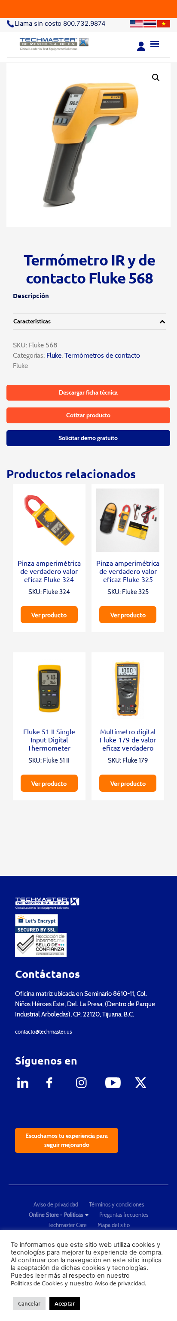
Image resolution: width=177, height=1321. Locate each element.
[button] (156, 77)
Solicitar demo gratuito (88, 438)
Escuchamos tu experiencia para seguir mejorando (66, 1140)
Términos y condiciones (116, 1204)
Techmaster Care (67, 1224)
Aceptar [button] (65, 1303)
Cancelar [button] (29, 1303)
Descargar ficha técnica (88, 392)
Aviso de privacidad (56, 1204)
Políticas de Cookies (37, 1283)
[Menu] (154, 43)
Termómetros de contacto (102, 355)
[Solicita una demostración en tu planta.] (88, 9)
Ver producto (49, 614)
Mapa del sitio (114, 1224)
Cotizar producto (88, 415)
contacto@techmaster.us (43, 1031)
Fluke (53, 355)
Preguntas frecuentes (123, 1214)
